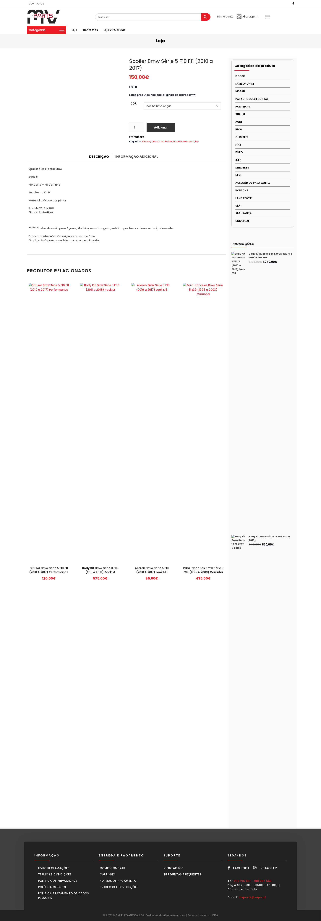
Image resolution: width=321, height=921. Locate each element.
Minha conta (225, 16)
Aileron (146, 141)
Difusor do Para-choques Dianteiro (173, 141)
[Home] (43, 16)
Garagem (250, 16)
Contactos (90, 30)
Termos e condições (55, 874)
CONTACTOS (36, 3)
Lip (197, 141)
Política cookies (52, 887)
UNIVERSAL (242, 221)
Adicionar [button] (49, 579)
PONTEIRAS (242, 106)
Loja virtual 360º (114, 30)
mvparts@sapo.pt (252, 897)
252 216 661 (242, 881)
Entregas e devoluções (119, 887)
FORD (239, 152)
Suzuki (240, 114)
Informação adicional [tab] (136, 156)
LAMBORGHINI (244, 84)
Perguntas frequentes (182, 874)
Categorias (37, 30)
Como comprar (112, 868)
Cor (134, 103)
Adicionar (161, 127)
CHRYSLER (241, 137)
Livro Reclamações (54, 868)
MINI (238, 175)
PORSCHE (241, 190)
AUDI (238, 122)
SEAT (238, 206)
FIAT (238, 145)
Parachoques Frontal (251, 99)
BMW (238, 129)
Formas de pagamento (118, 881)
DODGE (240, 76)
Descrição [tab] (99, 156)
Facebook (241, 868)
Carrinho (107, 874)
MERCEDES (242, 167)
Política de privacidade (57, 881)
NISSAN (240, 91)
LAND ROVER (243, 198)
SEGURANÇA (243, 213)
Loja (74, 30)
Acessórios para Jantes (252, 183)
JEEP (238, 160)
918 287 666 (263, 881)
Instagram (268, 868)
